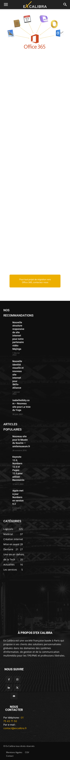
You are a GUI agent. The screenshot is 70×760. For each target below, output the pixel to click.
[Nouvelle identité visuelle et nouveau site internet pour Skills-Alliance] (6, 362)
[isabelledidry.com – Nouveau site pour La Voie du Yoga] (6, 401)
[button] (5, 4)
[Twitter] (17, 687)
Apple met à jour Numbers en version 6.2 (18, 497)
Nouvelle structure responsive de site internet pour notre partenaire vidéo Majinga (18, 335)
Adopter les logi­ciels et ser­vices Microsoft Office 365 (34, 67)
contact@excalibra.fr (15, 728)
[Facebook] (9, 679)
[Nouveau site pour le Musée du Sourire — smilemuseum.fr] (6, 437)
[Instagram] (17, 679)
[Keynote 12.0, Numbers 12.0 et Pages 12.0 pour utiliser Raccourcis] (6, 457)
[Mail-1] (14, 696)
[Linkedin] (9, 687)
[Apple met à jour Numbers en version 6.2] (6, 491)
